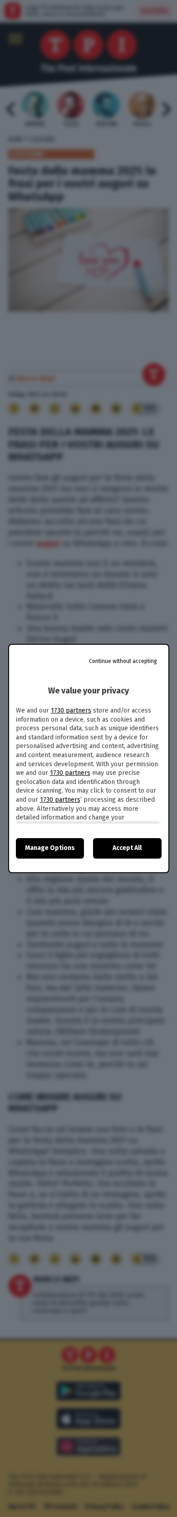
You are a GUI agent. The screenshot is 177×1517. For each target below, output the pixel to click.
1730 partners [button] (71, 710)
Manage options (50, 848)
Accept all (127, 848)
